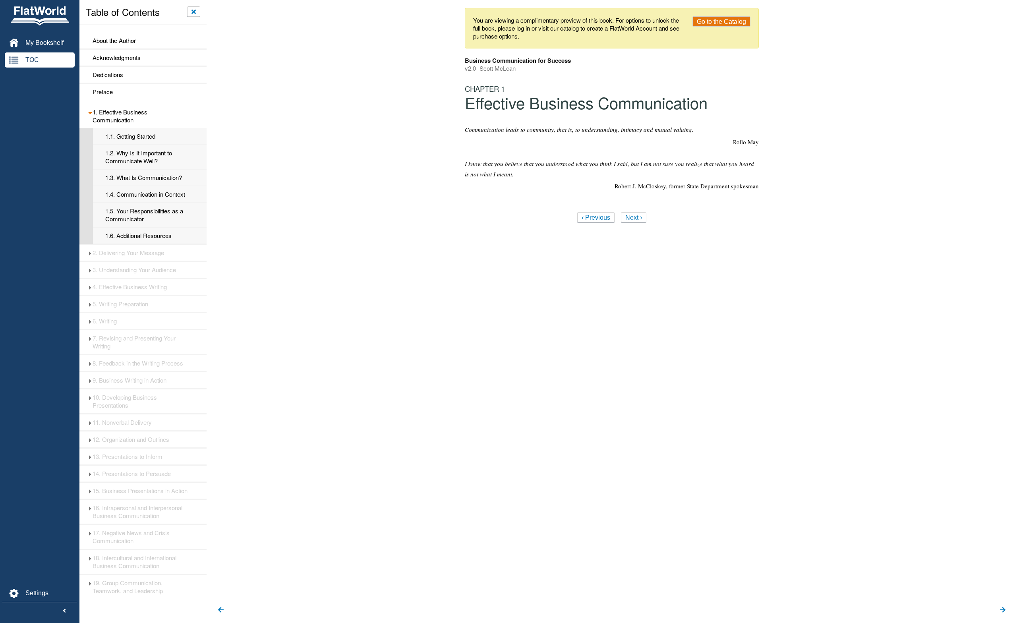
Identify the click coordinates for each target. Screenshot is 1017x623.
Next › (633, 217)
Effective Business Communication (120, 116)
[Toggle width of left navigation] (64, 611)
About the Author (114, 40)
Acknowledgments (117, 58)
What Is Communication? (143, 178)
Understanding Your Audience (134, 270)
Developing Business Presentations (125, 401)
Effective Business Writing (130, 287)
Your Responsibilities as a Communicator (144, 215)
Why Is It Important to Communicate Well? (138, 157)
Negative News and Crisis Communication (131, 537)
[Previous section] (221, 610)
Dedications (108, 75)
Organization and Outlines (131, 439)
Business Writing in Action (129, 380)
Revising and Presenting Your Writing (134, 342)
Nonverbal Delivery (122, 422)
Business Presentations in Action (140, 491)
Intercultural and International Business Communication (134, 562)
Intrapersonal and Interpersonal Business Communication (137, 512)
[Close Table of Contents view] (193, 11)
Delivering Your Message (128, 253)
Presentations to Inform (127, 456)
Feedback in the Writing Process (138, 363)
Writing (105, 321)
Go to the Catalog (721, 21)
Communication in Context (145, 194)
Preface (103, 92)
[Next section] (1003, 610)
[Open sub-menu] (90, 112)
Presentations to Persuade (132, 474)
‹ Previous (596, 217)
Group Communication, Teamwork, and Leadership (128, 587)
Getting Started (130, 136)
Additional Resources (138, 236)
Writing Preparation (120, 304)
